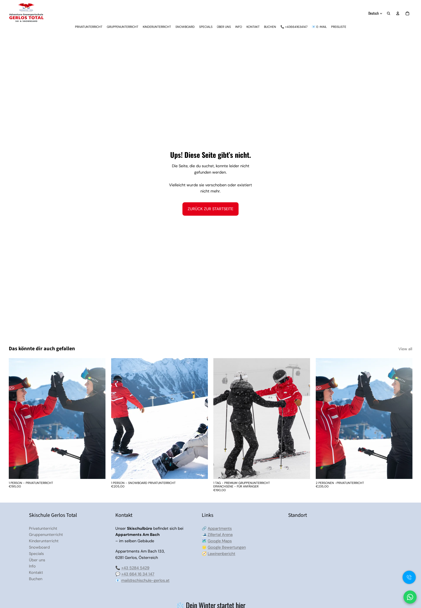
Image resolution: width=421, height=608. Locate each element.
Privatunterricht (43, 528)
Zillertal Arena (220, 534)
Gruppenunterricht (46, 534)
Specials (36, 553)
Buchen (35, 578)
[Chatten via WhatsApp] (410, 597)
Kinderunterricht (44, 541)
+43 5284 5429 (135, 568)
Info (32, 566)
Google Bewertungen (227, 547)
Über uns (37, 560)
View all (405, 349)
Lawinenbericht (221, 553)
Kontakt (36, 572)
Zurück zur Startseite (210, 209)
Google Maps (220, 541)
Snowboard (39, 547)
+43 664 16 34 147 (137, 574)
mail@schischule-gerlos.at (145, 580)
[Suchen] (388, 13)
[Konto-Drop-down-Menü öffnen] (398, 13)
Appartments (220, 528)
